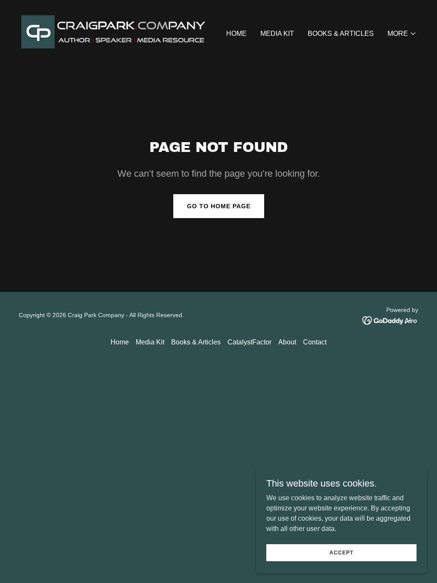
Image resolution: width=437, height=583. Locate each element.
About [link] (287, 342)
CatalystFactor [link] (249, 342)
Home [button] (120, 342)
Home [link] (236, 33)
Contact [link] (314, 342)
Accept (341, 552)
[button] (402, 34)
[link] (116, 31)
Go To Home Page (219, 206)
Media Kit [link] (277, 33)
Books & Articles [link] (341, 33)
